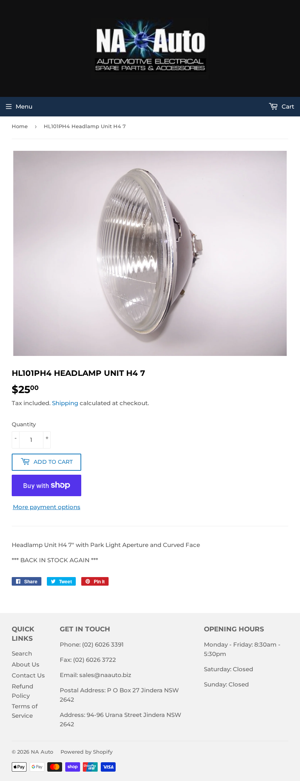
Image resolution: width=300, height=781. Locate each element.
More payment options (46, 507)
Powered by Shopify (86, 752)
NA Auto (42, 752)
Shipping (65, 403)
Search (22, 653)
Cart (287, 106)
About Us (25, 664)
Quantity (24, 424)
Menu (24, 106)
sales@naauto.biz (105, 675)
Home (20, 126)
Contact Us (28, 675)
